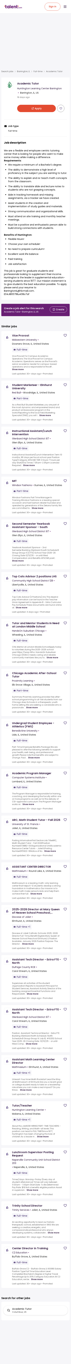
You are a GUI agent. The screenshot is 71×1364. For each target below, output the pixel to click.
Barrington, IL (23, 71)
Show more (18, 369)
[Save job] (60, 108)
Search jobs (7, 71)
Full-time (38, 71)
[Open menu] (65, 7)
